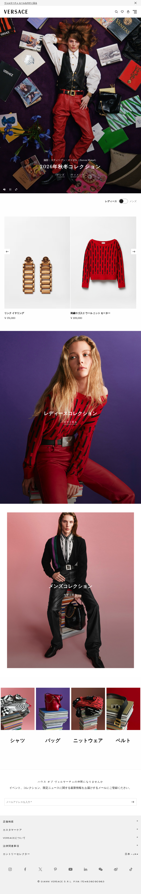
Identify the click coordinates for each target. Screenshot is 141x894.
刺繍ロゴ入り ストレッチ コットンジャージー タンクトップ (36, 313)
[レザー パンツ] (103, 263)
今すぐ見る (70, 422)
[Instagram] (10, 869)
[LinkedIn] (85, 869)
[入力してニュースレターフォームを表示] (133, 802)
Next (134, 251)
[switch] (121, 201)
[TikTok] (131, 869)
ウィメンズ (77, 175)
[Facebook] (25, 869)
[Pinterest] (55, 869)
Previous (7, 251)
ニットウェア (88, 740)
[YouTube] (70, 869)
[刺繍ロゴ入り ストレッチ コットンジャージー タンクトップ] (37, 263)
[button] (128, 11)
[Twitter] (40, 869)
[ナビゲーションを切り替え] (135, 12)
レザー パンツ (77, 313)
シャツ (17, 740)
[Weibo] (116, 869)
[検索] (116, 11)
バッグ (52, 740)
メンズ (61, 175)
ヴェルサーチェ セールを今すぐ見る (20, 3)
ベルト (123, 740)
